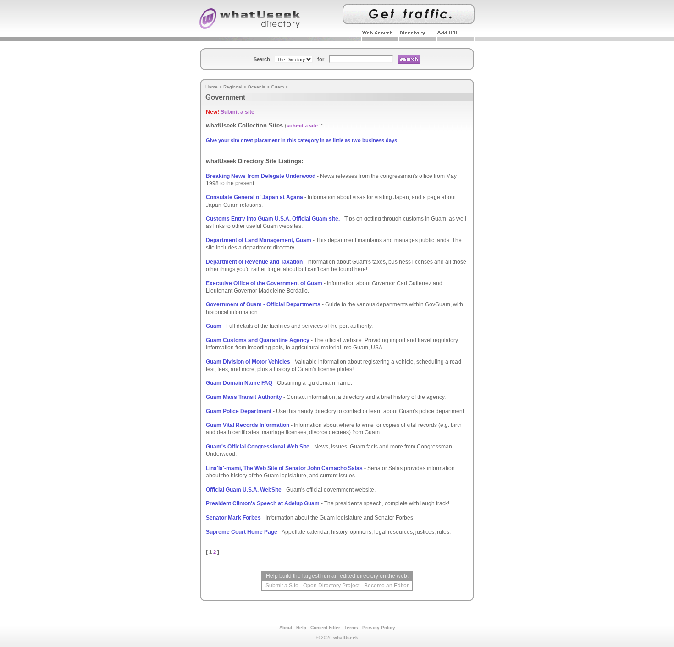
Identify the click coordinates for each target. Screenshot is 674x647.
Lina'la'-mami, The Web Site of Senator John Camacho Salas (284, 468)
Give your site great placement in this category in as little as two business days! (302, 140)
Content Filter (325, 627)
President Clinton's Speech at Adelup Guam (263, 503)
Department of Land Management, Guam (258, 240)
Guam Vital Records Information (247, 425)
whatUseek (345, 637)
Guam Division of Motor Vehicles (248, 362)
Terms (351, 627)
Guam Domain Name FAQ (239, 383)
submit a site (302, 125)
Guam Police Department (238, 411)
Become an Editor (386, 585)
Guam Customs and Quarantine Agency (257, 340)
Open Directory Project (331, 585)
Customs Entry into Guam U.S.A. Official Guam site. (273, 219)
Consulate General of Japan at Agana (254, 197)
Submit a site (237, 112)
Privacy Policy (378, 627)
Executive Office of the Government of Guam (264, 283)
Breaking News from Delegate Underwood (260, 176)
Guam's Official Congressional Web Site (257, 446)
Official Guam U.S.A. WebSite (244, 490)
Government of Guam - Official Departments (263, 304)
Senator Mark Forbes (233, 517)
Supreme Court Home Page (241, 532)
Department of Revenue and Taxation (254, 262)
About (285, 627)
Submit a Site (281, 585)
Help (301, 627)
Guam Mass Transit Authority (244, 397)
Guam (213, 326)
